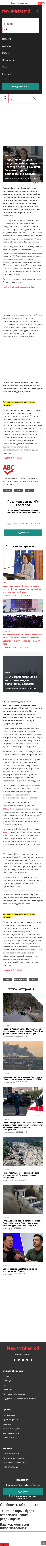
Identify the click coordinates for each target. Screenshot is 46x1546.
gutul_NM (7, 287)
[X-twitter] (19, 1360)
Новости (8, 156)
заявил (6, 832)
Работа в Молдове (11, 1428)
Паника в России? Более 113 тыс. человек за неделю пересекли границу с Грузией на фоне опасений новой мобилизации (23, 1031)
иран (7, 979)
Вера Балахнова (11, 178)
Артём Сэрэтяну (9, 1036)
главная (18, 490)
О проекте (8, 1376)
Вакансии (7, 1389)
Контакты (7, 1385)
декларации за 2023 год (26, 315)
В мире (7, 672)
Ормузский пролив (20, 979)
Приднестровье (10, 1419)
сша (33, 979)
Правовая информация (14, 1394)
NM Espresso (9, 1415)
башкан (7, 490)
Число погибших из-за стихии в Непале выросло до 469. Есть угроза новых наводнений (21, 1175)
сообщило (7, 808)
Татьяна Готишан (10, 595)
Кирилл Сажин (8, 1180)
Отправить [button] (4, 1544)
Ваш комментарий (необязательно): (14, 1526)
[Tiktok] (27, 1360)
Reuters (30, 708)
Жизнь (5, 583)
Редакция (7, 1380)
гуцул (29, 490)
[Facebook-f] (14, 1360)
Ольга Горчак (8, 1228)
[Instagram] (23, 1360)
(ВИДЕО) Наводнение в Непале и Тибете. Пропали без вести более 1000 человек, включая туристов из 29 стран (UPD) (22, 1223)
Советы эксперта (11, 1433)
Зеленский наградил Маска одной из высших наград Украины (20, 1270)
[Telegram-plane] (31, 1360)
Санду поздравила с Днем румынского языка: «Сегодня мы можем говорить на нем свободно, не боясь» (22, 589)
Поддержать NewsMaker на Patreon (20, 1398)
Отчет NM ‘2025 (10, 1437)
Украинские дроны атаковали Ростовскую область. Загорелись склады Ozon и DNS (22, 1078)
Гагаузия (7, 1424)
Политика (6, 631)
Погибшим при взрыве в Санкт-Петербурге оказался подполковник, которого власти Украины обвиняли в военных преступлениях (23, 1126)
